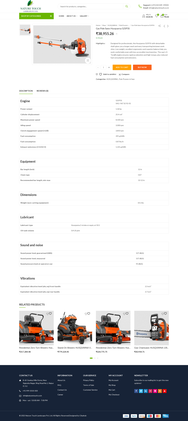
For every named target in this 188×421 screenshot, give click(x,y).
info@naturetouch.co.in (32, 395)
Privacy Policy (88, 380)
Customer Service (90, 390)
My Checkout (114, 394)
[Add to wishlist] (49, 313)
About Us (61, 380)
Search (126, 6)
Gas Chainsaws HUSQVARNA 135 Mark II (154, 348)
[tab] (26, 91)
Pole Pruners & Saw (124, 25)
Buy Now (142, 67)
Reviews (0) (42, 91)
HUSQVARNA (112, 25)
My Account (113, 380)
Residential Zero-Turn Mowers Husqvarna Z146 (118, 348)
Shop (104, 25)
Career (60, 394)
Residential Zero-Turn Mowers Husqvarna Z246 (41, 348)
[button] (88, 61)
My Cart (112, 390)
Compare (125, 74)
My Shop (112, 385)
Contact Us (62, 390)
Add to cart (122, 67)
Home (98, 25)
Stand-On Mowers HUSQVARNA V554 (76, 348)
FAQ (59, 385)
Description (26, 91)
